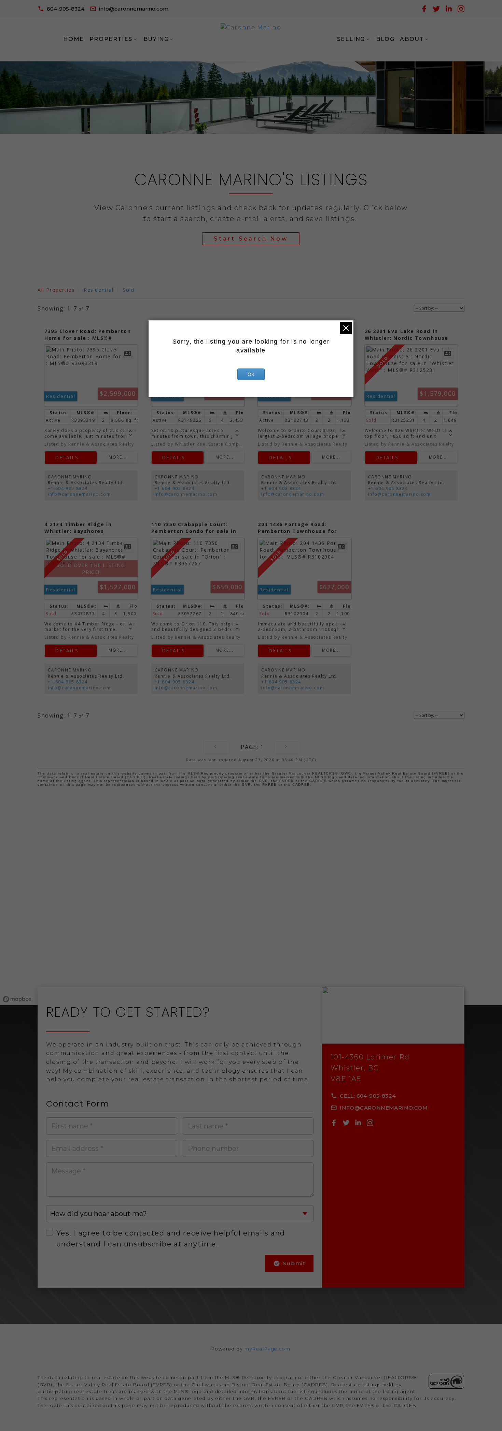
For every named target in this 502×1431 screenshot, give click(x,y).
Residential (99, 290)
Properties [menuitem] (111, 39)
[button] (61, 8)
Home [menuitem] (73, 39)
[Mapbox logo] (17, 999)
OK (251, 374)
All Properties (56, 290)
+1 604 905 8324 (68, 488)
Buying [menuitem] (156, 39)
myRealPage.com (267, 1349)
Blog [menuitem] (385, 39)
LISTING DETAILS (71, 457)
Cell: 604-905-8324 (367, 1096)
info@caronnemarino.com (133, 8)
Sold (128, 290)
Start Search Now (251, 238)
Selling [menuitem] (351, 39)
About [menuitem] (412, 39)
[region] (251, 905)
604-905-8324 (65, 8)
